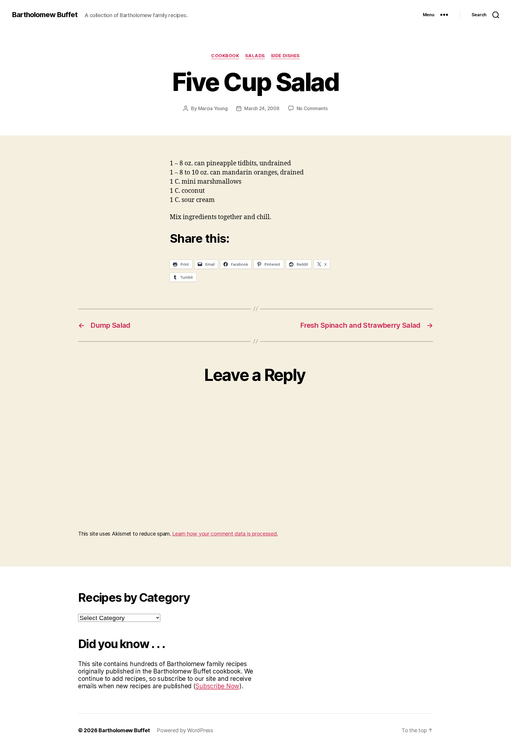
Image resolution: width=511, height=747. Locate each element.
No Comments (312, 108)
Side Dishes (285, 55)
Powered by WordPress (185, 730)
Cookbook (225, 55)
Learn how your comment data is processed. (225, 534)
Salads (255, 55)
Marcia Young (213, 108)
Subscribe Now (217, 686)
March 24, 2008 (261, 108)
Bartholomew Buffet (44, 14)
